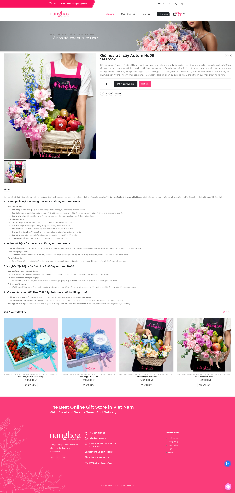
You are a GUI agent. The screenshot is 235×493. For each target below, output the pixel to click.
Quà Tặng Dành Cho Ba (56, 374)
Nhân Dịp (110, 14)
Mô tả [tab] (7, 189)
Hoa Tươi (146, 14)
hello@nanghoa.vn (79, 4)
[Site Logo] (59, 14)
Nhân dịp (16, 374)
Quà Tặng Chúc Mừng (40, 374)
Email (120, 94)
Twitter (107, 94)
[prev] (226, 55)
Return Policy (172, 445)
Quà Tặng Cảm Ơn (26, 374)
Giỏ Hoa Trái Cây (67, 374)
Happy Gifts (8, 374)
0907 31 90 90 (59, 4)
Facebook (102, 94)
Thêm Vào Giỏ (127, 84)
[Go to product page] (31, 345)
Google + (116, 94)
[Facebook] (169, 4)
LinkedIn (111, 94)
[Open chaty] (228, 486)
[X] (176, 4)
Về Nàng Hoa (163, 14)
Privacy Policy (172, 442)
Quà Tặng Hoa (128, 14)
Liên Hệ (170, 452)
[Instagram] (182, 4)
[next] (230, 55)
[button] (184, 14)
